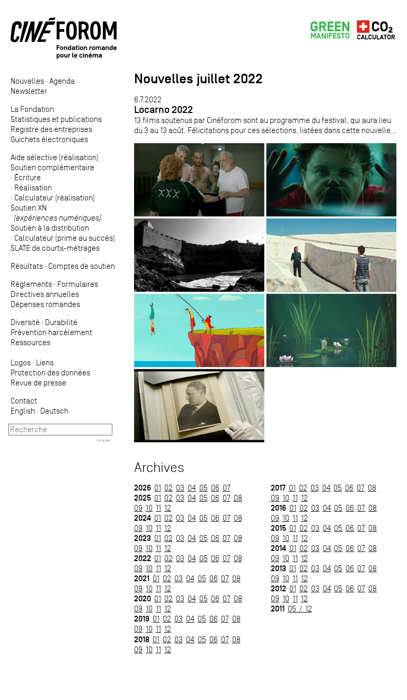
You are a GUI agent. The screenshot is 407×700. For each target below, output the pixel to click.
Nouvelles (27, 80)
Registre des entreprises (51, 129)
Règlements (31, 283)
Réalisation (33, 187)
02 (168, 487)
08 (238, 497)
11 (158, 507)
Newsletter (29, 90)
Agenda (62, 80)
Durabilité (61, 322)
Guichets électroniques (49, 139)
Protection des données (50, 372)
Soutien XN (56, 212)
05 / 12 (300, 608)
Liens (45, 362)
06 (215, 487)
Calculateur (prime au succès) (64, 237)
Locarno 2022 (163, 109)
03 (180, 487)
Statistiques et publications (56, 119)
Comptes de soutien (81, 265)
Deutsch (54, 410)
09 (138, 507)
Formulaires (77, 283)
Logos (21, 362)
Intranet (103, 440)
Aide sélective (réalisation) (55, 157)
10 (149, 507)
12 (167, 507)
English (23, 410)
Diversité (25, 322)
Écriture (27, 177)
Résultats (27, 265)
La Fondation (32, 108)
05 (203, 487)
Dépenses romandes (45, 304)
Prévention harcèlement (51, 332)
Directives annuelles (45, 294)
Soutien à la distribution (50, 227)
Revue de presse (38, 382)
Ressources (30, 342)
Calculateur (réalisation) (54, 197)
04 (192, 487)
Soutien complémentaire (52, 167)
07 (227, 487)
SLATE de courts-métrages (55, 247)
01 (157, 487)
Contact (24, 400)
